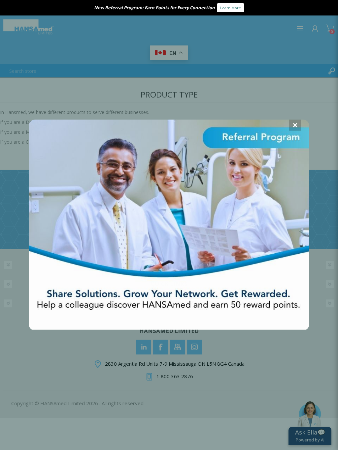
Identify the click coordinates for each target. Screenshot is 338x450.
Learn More (230, 7)
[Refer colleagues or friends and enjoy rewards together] (169, 327)
